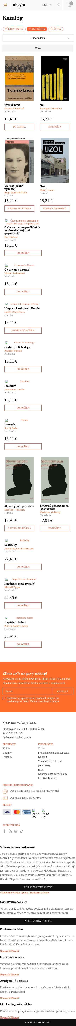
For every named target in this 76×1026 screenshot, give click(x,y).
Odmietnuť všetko (10, 892)
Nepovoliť (5, 950)
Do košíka (19, 126)
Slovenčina (37, 29)
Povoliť (15, 950)
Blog (40, 769)
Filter (38, 48)
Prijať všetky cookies (38, 921)
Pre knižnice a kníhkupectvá (53, 752)
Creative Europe (47, 777)
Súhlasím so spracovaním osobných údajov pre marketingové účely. (33, 700)
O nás (41, 748)
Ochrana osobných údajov (44, 701)
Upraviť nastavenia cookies (35, 892)
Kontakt (42, 756)
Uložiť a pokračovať (38, 1022)
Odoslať (62, 691)
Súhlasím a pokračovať (38, 887)
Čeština (55, 29)
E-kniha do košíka (19, 208)
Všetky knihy (14, 29)
